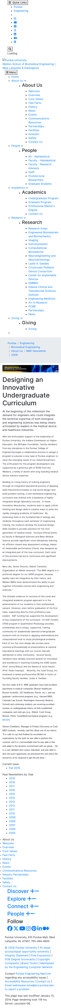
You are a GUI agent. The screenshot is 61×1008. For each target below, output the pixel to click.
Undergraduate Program (43, 198)
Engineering (21, 10)
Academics (18, 187)
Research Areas (37, 228)
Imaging (33, 240)
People (16, 145)
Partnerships (36, 126)
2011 (11, 809)
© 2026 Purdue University (21, 947)
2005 (12, 833)
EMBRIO (33, 283)
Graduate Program (39, 202)
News (31, 110)
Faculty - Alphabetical (41, 160)
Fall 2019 (14, 768)
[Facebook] (15, 26)
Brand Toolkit (29, 963)
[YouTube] (15, 22)
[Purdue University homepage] (14, 59)
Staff (31, 172)
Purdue (18, 6)
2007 (12, 825)
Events (32, 114)
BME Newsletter (36, 351)
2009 (12, 817)
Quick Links (19, 2)
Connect (18, 906)
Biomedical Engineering (25, 347)
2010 (12, 813)
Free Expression (41, 955)
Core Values (35, 99)
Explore (17, 899)
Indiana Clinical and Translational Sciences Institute (42, 290)
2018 (12, 782)
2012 (12, 805)
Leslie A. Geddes (38, 263)
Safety (32, 138)
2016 (12, 790)
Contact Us (35, 141)
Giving (15, 318)
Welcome (34, 91)
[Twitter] (15, 30)
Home (15, 76)
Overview (34, 95)
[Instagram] (15, 18)
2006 (12, 829)
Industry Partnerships (15, 874)
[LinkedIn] (15, 34)
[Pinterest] (33, 929)
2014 (12, 797)
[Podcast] (15, 42)
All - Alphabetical (39, 156)
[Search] (10, 48)
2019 (12, 778)
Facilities (33, 130)
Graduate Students (40, 183)
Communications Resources (19, 870)
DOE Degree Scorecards (20, 959)
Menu (12, 72)
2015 (12, 794)
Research (17, 217)
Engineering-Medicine (41, 298)
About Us (17, 80)
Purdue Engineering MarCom (33, 973)
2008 (14, 354)
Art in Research (37, 302)
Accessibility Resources (19, 981)
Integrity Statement (17, 955)
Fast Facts (34, 102)
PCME (32, 306)
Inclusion (33, 134)
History (32, 106)
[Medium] (15, 38)
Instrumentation (38, 244)
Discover (18, 891)
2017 (12, 786)
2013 (12, 801)
